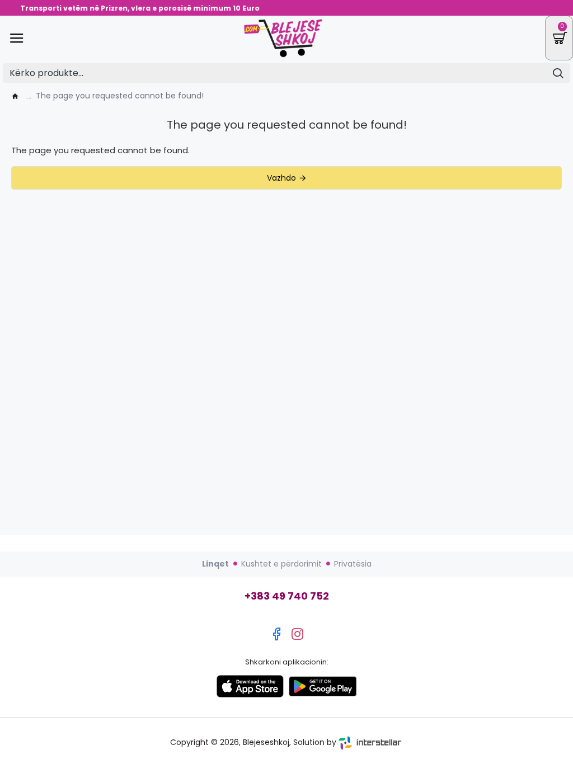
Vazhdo (281, 177)
